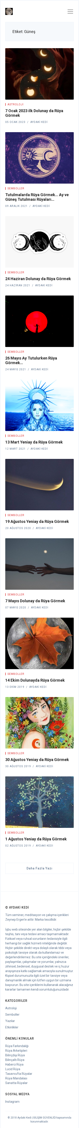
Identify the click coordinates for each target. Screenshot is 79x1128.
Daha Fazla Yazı (39, 868)
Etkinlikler (11, 1027)
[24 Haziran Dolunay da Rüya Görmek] (39, 242)
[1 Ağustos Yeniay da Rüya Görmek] (39, 802)
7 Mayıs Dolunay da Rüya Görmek (35, 601)
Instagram (12, 1101)
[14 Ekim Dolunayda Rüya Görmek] (39, 643)
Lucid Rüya (12, 1069)
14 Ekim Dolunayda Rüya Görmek (35, 680)
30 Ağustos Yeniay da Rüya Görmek (37, 759)
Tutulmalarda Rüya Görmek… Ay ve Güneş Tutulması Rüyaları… (37, 197)
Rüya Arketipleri (16, 1050)
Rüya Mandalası (16, 1078)
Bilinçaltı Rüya (14, 1060)
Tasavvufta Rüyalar (18, 1073)
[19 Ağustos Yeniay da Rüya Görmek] (39, 484)
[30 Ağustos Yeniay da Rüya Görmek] (39, 722)
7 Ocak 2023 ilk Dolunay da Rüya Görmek (34, 113)
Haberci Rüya (14, 1064)
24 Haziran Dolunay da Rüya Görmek (38, 278)
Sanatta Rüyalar (16, 1083)
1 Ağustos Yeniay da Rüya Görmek (36, 839)
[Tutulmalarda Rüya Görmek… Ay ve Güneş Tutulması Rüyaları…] (39, 158)
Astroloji (15, 104)
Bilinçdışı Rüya (15, 1055)
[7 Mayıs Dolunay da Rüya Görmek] (39, 564)
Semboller (15, 188)
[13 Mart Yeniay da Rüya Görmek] (39, 405)
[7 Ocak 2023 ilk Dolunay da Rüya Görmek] (39, 74)
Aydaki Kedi (39, 122)
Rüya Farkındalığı (17, 1046)
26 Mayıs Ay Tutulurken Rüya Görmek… (31, 360)
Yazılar (10, 1021)
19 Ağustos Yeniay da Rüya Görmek (37, 521)
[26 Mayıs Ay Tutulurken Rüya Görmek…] (39, 321)
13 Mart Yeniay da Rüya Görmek (34, 442)
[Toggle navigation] (70, 12)
